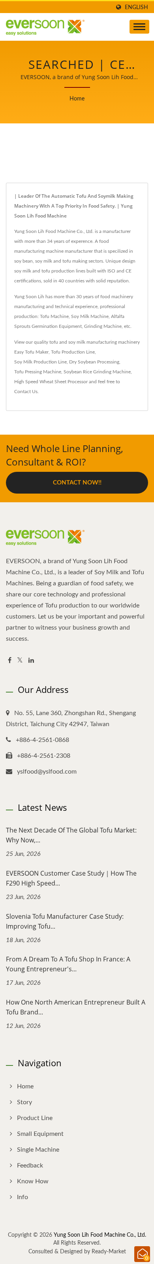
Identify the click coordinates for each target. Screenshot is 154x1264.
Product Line (35, 1118)
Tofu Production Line (73, 352)
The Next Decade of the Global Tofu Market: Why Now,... (71, 835)
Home (77, 99)
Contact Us (26, 391)
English (136, 7)
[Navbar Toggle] (139, 27)
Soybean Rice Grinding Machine (97, 371)
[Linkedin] (31, 660)
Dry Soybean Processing (94, 362)
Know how (33, 1181)
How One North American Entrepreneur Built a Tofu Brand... (75, 1007)
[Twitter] (20, 660)
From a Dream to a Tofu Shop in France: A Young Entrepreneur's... (68, 964)
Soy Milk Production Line (40, 362)
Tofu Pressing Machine (37, 371)
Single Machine (38, 1150)
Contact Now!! (77, 483)
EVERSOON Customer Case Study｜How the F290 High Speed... (71, 878)
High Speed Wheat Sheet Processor (51, 381)
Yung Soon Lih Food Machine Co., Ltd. (100, 1235)
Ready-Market (109, 1252)
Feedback (30, 1165)
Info (22, 1197)
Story (24, 1102)
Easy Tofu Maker (31, 352)
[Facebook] (9, 660)
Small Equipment (40, 1134)
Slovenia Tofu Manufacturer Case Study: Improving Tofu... (65, 921)
